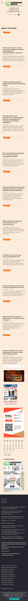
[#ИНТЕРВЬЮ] (14, 283)
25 (22, 448)
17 (19, 446)
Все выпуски (7, 491)
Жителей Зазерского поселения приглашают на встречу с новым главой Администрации (13, 352)
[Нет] (26, 596)
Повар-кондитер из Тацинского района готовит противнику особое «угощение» (14, 318)
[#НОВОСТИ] (14, 45)
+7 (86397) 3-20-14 (14, 8)
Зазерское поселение (7, 573)
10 (19, 444)
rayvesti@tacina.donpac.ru (14, 11)
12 (4, 446)
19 (4, 448)
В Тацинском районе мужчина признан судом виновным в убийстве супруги (14, 83)
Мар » (9, 454)
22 (13, 448)
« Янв (5, 454)
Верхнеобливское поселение (9, 567)
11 (21, 444)
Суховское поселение (7, 580)
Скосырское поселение (7, 578)
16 (16, 446)
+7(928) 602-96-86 (14, 9)
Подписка (4, 500)
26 (4, 449)
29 (13, 449)
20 (7, 448)
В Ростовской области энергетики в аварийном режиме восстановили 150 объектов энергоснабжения (14, 188)
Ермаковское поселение (7, 569)
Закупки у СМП (5, 551)
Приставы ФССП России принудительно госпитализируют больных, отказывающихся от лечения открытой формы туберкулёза (13, 119)
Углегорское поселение (7, 584)
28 (10, 449)
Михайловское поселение (8, 576)
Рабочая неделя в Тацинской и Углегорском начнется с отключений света (12, 222)
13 (7, 446)
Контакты (3, 498)
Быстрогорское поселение (8, 565)
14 (10, 446)
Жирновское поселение (7, 571)
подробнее (7, 594)
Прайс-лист (4, 502)
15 (13, 446)
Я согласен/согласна (14, 598)
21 (10, 448)
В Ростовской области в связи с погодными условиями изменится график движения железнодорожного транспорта (13, 50)
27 (7, 449)
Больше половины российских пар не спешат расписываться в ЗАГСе (13, 286)
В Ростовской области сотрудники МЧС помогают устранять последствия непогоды (13, 154)
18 (22, 446)
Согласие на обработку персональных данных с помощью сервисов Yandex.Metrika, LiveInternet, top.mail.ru (13, 544)
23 (16, 448)
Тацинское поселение (7, 582)
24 (19, 448)
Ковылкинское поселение (8, 575)
